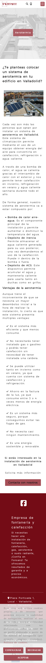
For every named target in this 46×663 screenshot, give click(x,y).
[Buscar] (27, 4)
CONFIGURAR (13, 650)
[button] (43, 4)
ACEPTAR (23, 657)
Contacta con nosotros (23, 482)
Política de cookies (15, 642)
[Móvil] (31, 4)
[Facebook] (24, 505)
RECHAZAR (34, 650)
